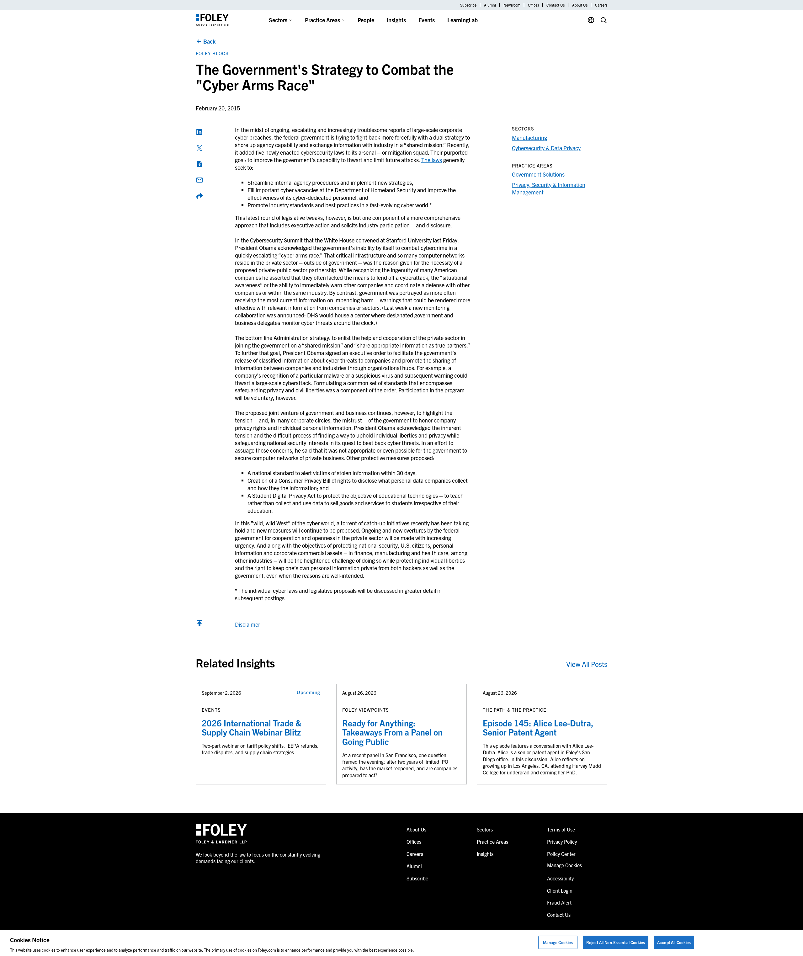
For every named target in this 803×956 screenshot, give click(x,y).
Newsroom (511, 5)
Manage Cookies (558, 942)
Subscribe (468, 5)
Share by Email (199, 180)
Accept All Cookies (674, 942)
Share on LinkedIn (199, 132)
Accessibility (560, 878)
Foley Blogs (212, 53)
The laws (431, 159)
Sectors (278, 20)
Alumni (490, 5)
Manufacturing (529, 137)
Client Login (559, 890)
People (366, 20)
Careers (601, 5)
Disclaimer (247, 624)
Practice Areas (322, 20)
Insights (396, 20)
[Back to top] (199, 624)
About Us (580, 5)
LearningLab (462, 20)
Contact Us (555, 5)
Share (199, 196)
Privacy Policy (562, 841)
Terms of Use (561, 829)
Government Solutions (538, 174)
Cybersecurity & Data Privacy (546, 147)
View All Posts (586, 663)
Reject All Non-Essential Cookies (615, 942)
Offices (533, 5)
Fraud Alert (559, 902)
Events (426, 20)
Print (199, 164)
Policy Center (561, 854)
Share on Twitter (199, 148)
